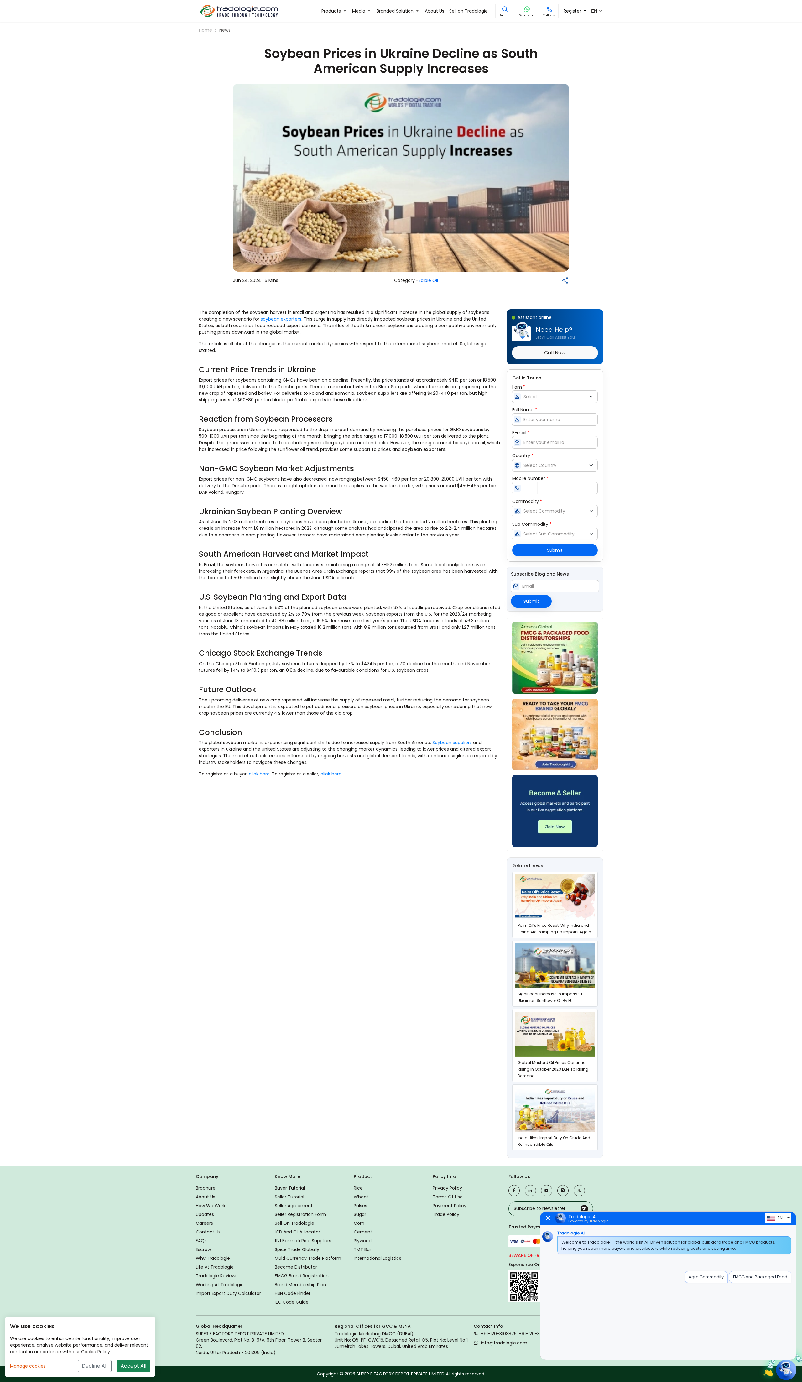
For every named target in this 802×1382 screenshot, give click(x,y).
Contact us (208, 1232)
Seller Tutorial (289, 1197)
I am (518, 387)
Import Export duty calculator (228, 1293)
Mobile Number (530, 478)
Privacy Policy (447, 1188)
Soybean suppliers (452, 742)
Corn (359, 1223)
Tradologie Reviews (216, 1276)
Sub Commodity (532, 524)
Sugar (360, 1214)
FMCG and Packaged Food (760, 1277)
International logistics (377, 1258)
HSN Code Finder (292, 1293)
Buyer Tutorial (290, 1188)
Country (523, 455)
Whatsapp (526, 15)
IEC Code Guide (292, 1302)
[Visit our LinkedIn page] (530, 1190)
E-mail (521, 433)
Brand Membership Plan (300, 1284)
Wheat (361, 1197)
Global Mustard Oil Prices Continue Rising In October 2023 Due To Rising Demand (553, 1069)
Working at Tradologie (220, 1284)
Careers (204, 1223)
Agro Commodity (706, 1277)
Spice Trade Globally (297, 1249)
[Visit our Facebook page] (514, 1190)
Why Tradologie (213, 1258)
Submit (555, 550)
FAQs (201, 1241)
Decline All (94, 1365)
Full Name (524, 410)
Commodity (527, 501)
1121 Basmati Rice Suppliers (303, 1241)
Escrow (203, 1249)
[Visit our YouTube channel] (546, 1190)
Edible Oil (428, 280)
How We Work (211, 1205)
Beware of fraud (528, 1255)
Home (205, 30)
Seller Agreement (294, 1205)
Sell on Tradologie (294, 1223)
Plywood (363, 1241)
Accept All (133, 1365)
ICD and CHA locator (297, 1232)
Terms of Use (448, 1197)
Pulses (360, 1205)
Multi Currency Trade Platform (308, 1258)
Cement (363, 1232)
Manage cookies (28, 1366)
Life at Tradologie (215, 1267)
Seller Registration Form (300, 1214)
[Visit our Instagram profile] (563, 1190)
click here (259, 774)
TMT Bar (362, 1249)
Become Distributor (296, 1267)
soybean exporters (281, 319)
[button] (504, 11)
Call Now (549, 15)
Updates (205, 1214)
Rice (358, 1188)
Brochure (206, 1188)
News (225, 30)
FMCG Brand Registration (302, 1276)
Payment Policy (449, 1205)
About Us (205, 1197)
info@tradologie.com (504, 1343)
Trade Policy (446, 1214)
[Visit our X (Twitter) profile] (579, 1190)
